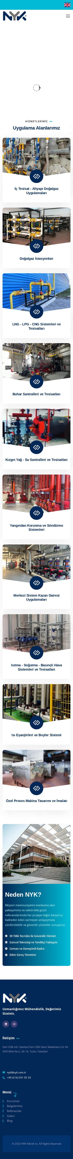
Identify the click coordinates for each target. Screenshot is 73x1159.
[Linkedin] (6, 1024)
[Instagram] (14, 1024)
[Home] (15, 16)
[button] (69, 87)
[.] (67, 17)
